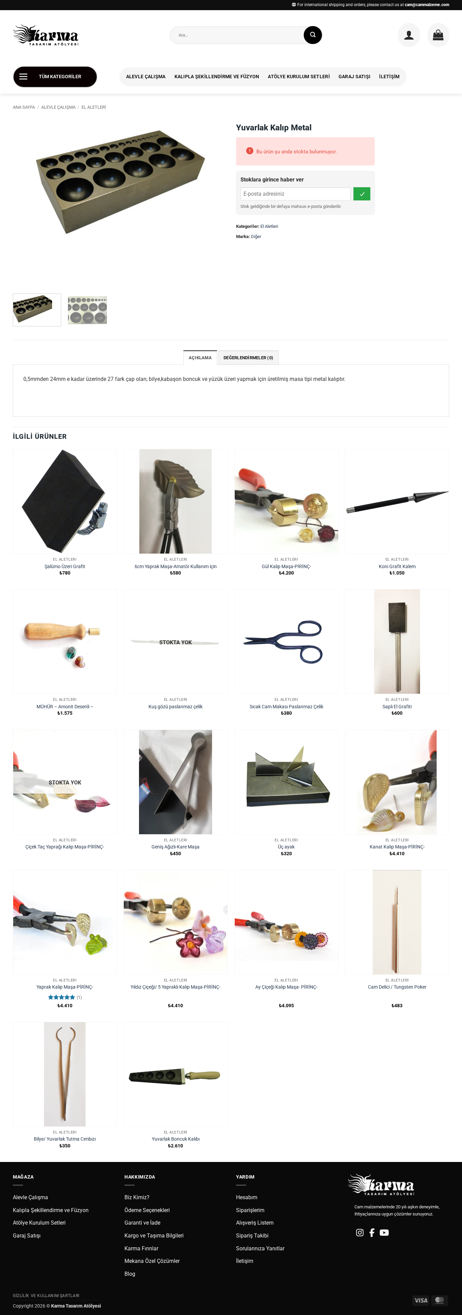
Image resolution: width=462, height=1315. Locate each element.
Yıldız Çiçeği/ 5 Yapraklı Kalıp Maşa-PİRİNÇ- (176, 987)
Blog (129, 1274)
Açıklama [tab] (200, 357)
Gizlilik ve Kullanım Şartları (46, 1295)
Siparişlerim (250, 1210)
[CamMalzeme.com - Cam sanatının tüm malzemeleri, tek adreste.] (48, 35)
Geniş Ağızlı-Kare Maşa (176, 847)
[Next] (213, 204)
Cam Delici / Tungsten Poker (397, 987)
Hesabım (246, 1197)
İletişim (389, 77)
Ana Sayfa (24, 107)
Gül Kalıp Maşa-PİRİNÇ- (286, 566)
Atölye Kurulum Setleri (298, 77)
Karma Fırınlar (141, 1248)
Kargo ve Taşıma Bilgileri (154, 1235)
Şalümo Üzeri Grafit (65, 566)
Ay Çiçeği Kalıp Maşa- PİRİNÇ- (286, 987)
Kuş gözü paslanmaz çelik (175, 707)
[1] (361, 193)
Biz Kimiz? (136, 1197)
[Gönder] (313, 35)
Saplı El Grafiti (397, 707)
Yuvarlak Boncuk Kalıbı (176, 1139)
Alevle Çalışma (146, 77)
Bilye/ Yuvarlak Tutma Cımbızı (65, 1139)
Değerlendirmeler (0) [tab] (248, 357)
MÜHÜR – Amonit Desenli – (65, 707)
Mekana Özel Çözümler (152, 1261)
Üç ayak (286, 847)
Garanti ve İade (142, 1223)
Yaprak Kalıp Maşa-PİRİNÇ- (65, 987)
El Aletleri (94, 107)
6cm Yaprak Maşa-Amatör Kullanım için (176, 566)
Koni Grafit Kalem (397, 566)
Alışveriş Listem (255, 1223)
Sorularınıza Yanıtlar (260, 1248)
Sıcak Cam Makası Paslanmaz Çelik (286, 707)
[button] (409, 35)
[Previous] (26, 204)
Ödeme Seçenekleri (147, 1210)
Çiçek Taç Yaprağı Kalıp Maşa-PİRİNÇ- (64, 847)
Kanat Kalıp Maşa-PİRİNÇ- (397, 847)
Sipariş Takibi (252, 1235)
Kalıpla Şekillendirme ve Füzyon (217, 77)
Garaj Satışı (354, 77)
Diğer (256, 236)
